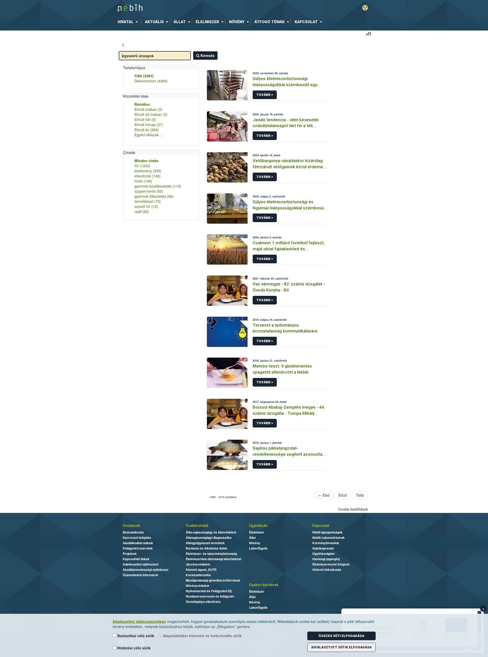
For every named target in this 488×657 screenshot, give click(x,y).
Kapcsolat (320, 526)
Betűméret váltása (368, 33)
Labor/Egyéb (258, 548)
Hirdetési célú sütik (133, 647)
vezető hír (146, 206)
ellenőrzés (147, 175)
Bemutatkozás (133, 532)
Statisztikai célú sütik (135, 635)
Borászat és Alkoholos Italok (206, 548)
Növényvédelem (197, 585)
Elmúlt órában (148, 109)
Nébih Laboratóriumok (328, 537)
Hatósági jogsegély (326, 559)
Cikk (144, 75)
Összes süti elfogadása (341, 636)
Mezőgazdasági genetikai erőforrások (213, 580)
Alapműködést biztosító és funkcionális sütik (202, 635)
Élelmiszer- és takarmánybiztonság (211, 553)
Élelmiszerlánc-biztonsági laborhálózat (213, 559)
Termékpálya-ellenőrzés (203, 601)
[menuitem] (128, 22)
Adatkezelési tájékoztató (140, 564)
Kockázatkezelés (198, 575)
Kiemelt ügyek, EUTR (201, 569)
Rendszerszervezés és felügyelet (210, 596)
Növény (254, 543)
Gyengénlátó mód (365, 7)
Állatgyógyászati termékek (205, 543)
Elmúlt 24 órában (150, 114)
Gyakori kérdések (263, 585)
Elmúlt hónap (148, 124)
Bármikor (142, 104)
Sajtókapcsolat (323, 548)
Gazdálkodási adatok (138, 543)
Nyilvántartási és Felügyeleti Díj (209, 591)
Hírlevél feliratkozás (326, 569)
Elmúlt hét (145, 119)
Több (360, 495)
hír (142, 165)
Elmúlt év (146, 129)
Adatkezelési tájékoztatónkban (139, 621)
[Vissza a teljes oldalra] (123, 45)
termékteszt (147, 201)
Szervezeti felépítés (137, 537)
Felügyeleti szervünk (138, 548)
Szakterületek (197, 526)
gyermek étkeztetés (154, 196)
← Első (324, 495)
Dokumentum (151, 80)
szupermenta (148, 191)
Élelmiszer (256, 532)
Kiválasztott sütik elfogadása (341, 647)
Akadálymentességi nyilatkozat (145, 569)
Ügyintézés (258, 526)
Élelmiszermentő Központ (330, 564)
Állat (252, 537)
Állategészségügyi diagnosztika (209, 537)
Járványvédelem (198, 564)
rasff (141, 211)
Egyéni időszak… (148, 134)
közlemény (147, 170)
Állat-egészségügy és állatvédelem (211, 532)
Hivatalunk (131, 526)
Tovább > (264, 95)
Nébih (189, 8)
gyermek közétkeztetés (157, 186)
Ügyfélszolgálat (323, 553)
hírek (143, 181)
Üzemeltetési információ (140, 575)
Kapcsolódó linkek (136, 559)
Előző (342, 495)
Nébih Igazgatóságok (327, 532)
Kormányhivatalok (325, 543)
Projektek (130, 553)
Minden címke (146, 160)
